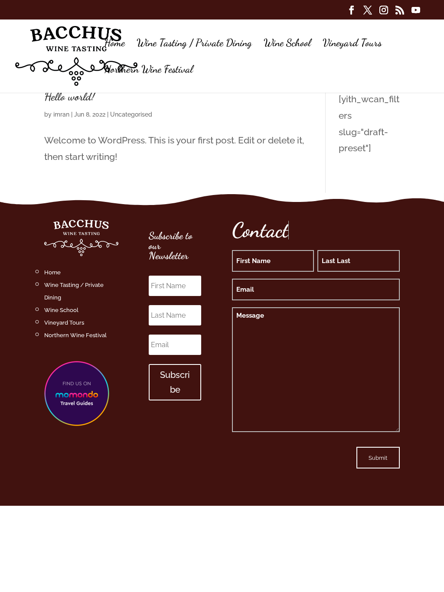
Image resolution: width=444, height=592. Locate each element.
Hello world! (69, 96)
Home (114, 44)
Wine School (287, 44)
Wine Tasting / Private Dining (194, 44)
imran (61, 114)
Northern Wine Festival (148, 70)
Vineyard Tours (352, 44)
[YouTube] (415, 13)
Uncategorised (131, 114)
